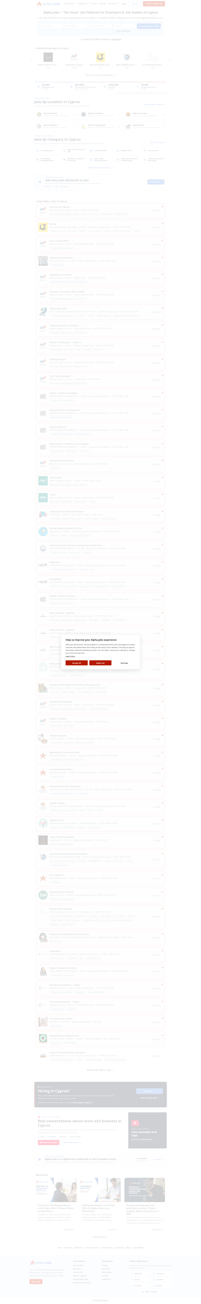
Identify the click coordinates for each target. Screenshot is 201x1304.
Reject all (100, 663)
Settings (124, 663)
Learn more (70, 656)
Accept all (76, 663)
